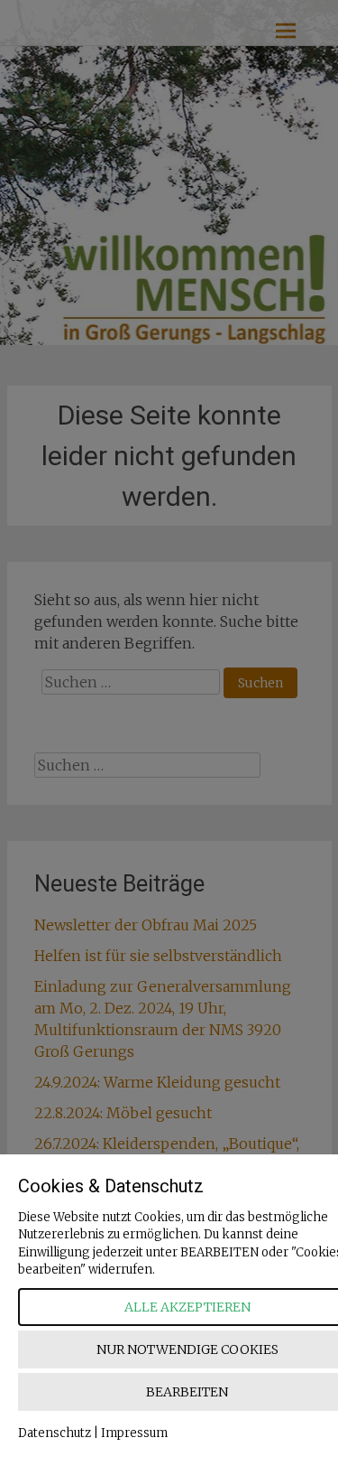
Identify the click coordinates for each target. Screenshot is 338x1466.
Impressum (134, 1433)
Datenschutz (54, 1433)
